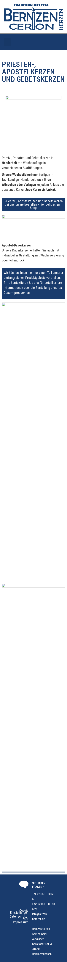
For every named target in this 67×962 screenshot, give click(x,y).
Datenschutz (18, 916)
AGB (25, 918)
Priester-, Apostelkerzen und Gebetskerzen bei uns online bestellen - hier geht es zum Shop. (33, 204)
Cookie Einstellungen (19, 911)
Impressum (20, 922)
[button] (7, 42)
